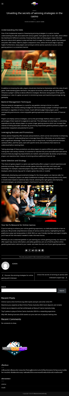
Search (3, 287)
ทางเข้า (3, 388)
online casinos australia (43, 45)
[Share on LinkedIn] (42, 250)
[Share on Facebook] (29, 250)
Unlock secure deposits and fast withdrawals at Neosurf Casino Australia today (28, 308)
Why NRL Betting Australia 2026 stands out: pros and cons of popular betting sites (29, 314)
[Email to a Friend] (36, 250)
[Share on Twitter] (32, 250)
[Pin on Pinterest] (39, 250)
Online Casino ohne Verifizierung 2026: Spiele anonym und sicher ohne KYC (26, 302)
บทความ (3, 384)
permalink (47, 257)
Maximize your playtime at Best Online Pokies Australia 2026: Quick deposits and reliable (31, 305)
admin (42, 22)
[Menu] (2, 4)
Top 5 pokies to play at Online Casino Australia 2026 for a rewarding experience (28, 311)
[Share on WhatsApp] (26, 250)
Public (34, 10)
